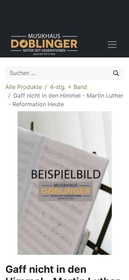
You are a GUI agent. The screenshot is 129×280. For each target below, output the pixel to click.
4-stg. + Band (68, 86)
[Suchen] (116, 73)
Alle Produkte (23, 86)
